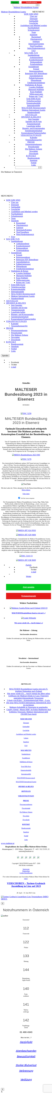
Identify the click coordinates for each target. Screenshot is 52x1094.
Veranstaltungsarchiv (33, 140)
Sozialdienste (33, 67)
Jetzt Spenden (33, 119)
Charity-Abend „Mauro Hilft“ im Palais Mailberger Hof (28, 709)
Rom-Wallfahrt (36, 92)
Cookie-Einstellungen (26, 873)
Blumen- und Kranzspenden (33, 128)
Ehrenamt (33, 19)
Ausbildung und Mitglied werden (33, 25)
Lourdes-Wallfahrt (36, 87)
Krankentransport (36, 60)
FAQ (34, 51)
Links (33, 165)
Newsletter (33, 151)
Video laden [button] (26, 494)
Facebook (15, 362)
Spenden (15, 2)
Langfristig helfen (34, 126)
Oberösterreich (36, 39)
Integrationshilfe (33, 105)
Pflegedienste (36, 80)
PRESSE (31, 142)
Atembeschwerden (26, 1050)
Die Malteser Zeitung (33, 149)
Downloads (33, 153)
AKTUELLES (31, 115)
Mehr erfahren (26, 490)
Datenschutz (26, 871)
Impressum (26, 869)
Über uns (33, 16)
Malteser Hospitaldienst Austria (26, 7)
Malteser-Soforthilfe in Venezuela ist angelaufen (28, 707)
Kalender (33, 137)
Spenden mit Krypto (33, 121)
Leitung (26, 738)
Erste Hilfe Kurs (26, 766)
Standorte (33, 35)
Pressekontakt (33, 147)
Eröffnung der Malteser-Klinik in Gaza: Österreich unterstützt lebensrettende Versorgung (28, 697)
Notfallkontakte (31, 2)
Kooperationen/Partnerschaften (33, 133)
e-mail (13, 367)
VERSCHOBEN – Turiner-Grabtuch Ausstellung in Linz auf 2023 (26, 884)
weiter (28, 644)
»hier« (26, 879)
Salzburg (36, 41)
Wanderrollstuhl (33, 112)
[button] (38, 12)
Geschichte (33, 23)
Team (33, 32)
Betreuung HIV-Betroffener (36, 73)
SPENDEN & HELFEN (31, 117)
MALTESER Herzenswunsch (34, 108)
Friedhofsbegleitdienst (36, 83)
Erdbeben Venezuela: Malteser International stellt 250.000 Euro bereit (28, 713)
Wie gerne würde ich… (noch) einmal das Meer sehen (28, 693)
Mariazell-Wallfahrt (36, 89)
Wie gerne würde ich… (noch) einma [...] (28, 623)
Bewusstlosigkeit (26, 1056)
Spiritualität (33, 21)
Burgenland (36, 37)
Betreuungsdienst (36, 71)
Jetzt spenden (28, 587)
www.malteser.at (7, 843)
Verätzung (26, 1079)
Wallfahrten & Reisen (33, 85)
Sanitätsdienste (34, 55)
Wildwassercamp (36, 94)
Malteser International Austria (33, 110)
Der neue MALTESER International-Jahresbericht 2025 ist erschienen (28, 704)
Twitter (14, 365)
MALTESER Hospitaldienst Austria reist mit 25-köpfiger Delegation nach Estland (28, 690)
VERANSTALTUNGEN (31, 135)
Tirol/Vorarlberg (36, 46)
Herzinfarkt (26, 1042)
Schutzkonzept (34, 30)
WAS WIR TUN (31, 53)
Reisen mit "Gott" (36, 96)
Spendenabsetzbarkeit (33, 131)
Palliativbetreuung (36, 78)
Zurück (28, 565)
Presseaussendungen (33, 144)
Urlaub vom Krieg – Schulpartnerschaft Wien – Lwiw (28, 700)
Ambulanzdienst (36, 57)
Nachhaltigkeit (33, 28)
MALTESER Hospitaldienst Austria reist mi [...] (28, 613)
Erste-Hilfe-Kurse (34, 99)
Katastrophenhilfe (34, 103)
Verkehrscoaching (34, 101)
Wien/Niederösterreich (36, 48)
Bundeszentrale (34, 158)
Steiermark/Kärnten (36, 44)
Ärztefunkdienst (36, 64)
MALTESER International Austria (26, 782)
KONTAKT (31, 156)
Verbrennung (26, 1070)
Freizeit (36, 69)
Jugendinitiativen (36, 76)
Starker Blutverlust (26, 1065)
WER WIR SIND (31, 14)
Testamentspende (33, 124)
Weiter (28, 576)
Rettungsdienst (36, 62)
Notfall (33, 163)
